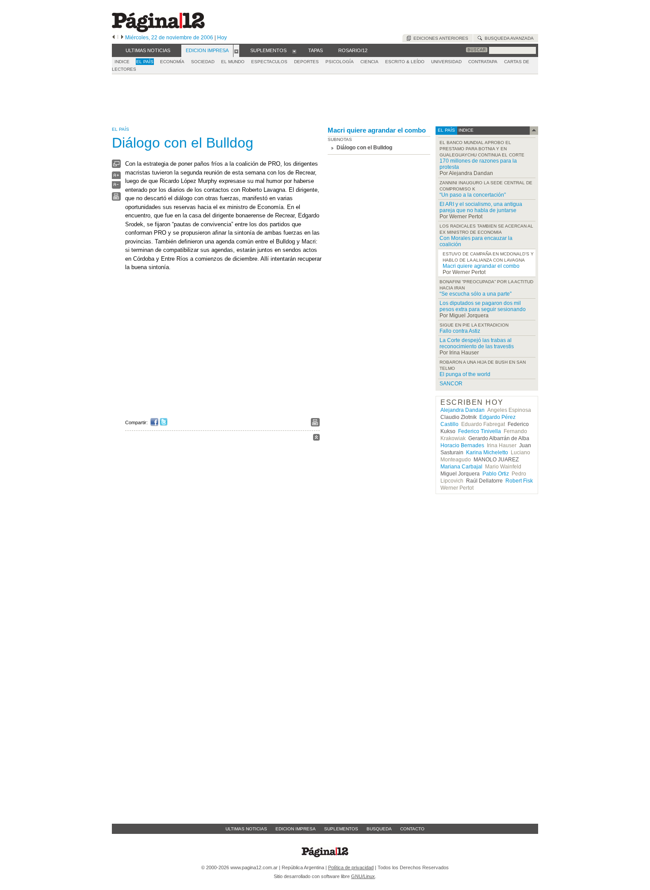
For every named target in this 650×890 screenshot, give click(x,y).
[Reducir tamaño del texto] (116, 186)
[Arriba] (316, 438)
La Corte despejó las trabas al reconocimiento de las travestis (477, 343)
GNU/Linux (363, 876)
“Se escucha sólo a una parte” (476, 294)
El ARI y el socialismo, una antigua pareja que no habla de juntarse (481, 207)
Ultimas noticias (246, 828)
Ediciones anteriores (439, 38)
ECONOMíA (172, 61)
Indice (122, 61)
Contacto (412, 828)
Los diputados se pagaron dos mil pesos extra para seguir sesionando (483, 306)
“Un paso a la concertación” (473, 195)
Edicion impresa (295, 828)
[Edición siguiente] (122, 37)
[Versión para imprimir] (116, 198)
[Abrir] (236, 51)
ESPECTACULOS (269, 61)
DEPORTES (306, 61)
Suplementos (341, 828)
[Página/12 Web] (158, 30)
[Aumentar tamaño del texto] (116, 177)
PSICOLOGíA (339, 61)
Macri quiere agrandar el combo (377, 130)
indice (465, 130)
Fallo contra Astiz (460, 331)
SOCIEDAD (202, 61)
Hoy (222, 37)
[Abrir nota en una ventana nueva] (116, 166)
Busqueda (379, 828)
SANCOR (451, 383)
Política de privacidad (351, 867)
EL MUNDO (233, 61)
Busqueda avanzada (508, 38)
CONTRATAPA (482, 61)
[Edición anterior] (113, 37)
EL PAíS (144, 61)
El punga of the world (465, 374)
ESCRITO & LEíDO (404, 61)
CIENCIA (369, 61)
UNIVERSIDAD (446, 61)
